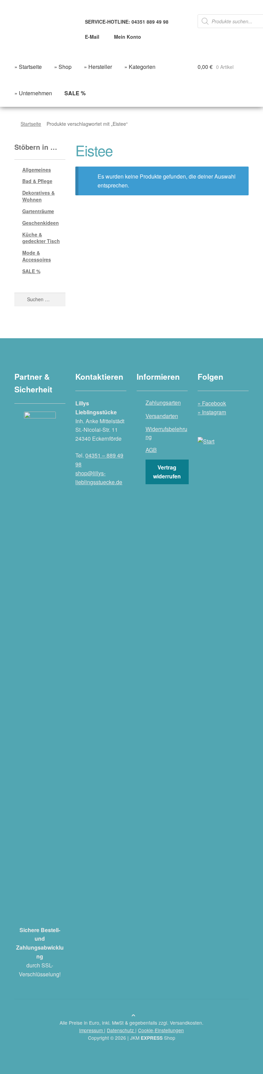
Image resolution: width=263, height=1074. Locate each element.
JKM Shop (152, 1037)
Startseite (31, 123)
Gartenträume (38, 211)
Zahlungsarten (163, 402)
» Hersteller (98, 67)
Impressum (91, 1030)
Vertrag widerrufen (167, 471)
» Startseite (28, 67)
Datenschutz (121, 1030)
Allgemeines (36, 169)
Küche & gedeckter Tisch (41, 238)
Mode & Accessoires (36, 256)
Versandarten (162, 416)
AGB (151, 450)
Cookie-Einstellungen (161, 1030)
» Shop (63, 67)
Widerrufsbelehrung (166, 433)
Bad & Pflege (37, 181)
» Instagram (212, 412)
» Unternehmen (33, 93)
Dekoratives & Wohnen (38, 196)
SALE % (31, 271)
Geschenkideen (40, 222)
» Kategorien (139, 67)
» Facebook (212, 403)
